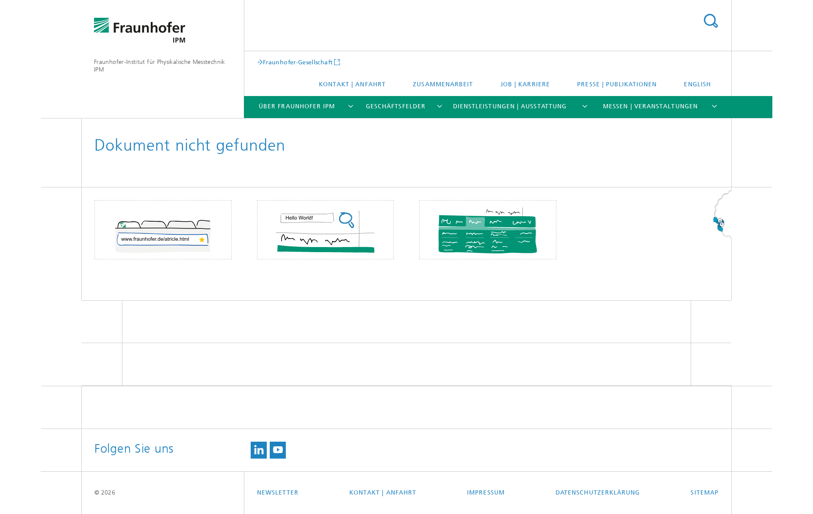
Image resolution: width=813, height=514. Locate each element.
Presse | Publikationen (617, 84)
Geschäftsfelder (396, 106)
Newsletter (278, 492)
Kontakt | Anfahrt (352, 84)
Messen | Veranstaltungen (650, 106)
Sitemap (705, 492)
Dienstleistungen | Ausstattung (510, 106)
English (697, 84)
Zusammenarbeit (443, 84)
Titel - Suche (710, 21)
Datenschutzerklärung (598, 492)
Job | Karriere (525, 84)
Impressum (486, 492)
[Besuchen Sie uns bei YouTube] (278, 450)
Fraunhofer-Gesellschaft (297, 62)
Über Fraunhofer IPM (297, 106)
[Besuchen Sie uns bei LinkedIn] (259, 450)
